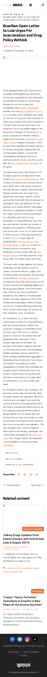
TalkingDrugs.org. (21, 646)
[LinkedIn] (37, 475)
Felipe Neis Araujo (11, 46)
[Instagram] (31, 475)
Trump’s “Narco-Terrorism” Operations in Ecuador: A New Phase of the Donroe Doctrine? (22, 601)
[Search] (43, 5)
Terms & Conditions (31, 652)
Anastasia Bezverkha (16, 547)
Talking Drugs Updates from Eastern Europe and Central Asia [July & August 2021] (23, 538)
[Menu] (31, 5)
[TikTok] (34, 639)
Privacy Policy (13, 652)
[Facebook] (19, 475)
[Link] (12, 5)
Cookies (23, 655)
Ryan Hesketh (12, 609)
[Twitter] (25, 475)
